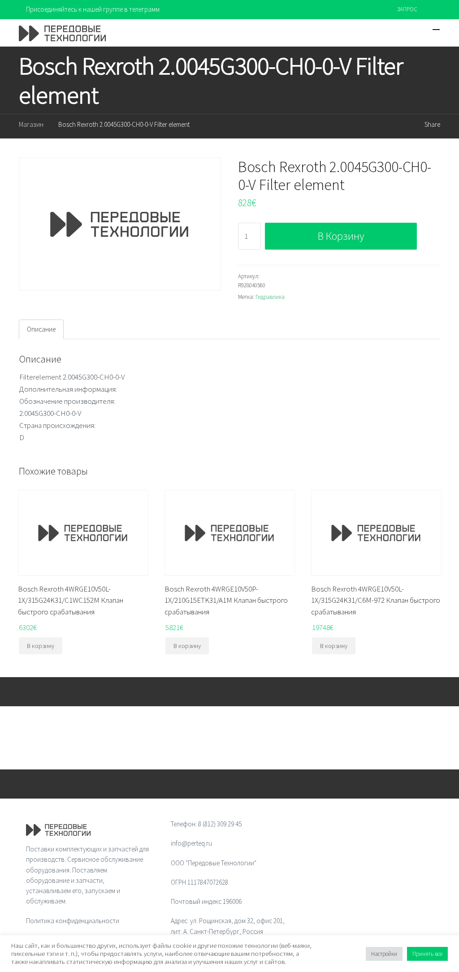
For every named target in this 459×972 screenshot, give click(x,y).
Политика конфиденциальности (72, 920)
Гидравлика (270, 297)
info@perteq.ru (191, 843)
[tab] (41, 329)
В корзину (341, 236)
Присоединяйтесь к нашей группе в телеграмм (93, 9)
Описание (41, 329)
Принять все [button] (427, 954)
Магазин (31, 124)
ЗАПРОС (407, 9)
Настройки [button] (384, 954)
